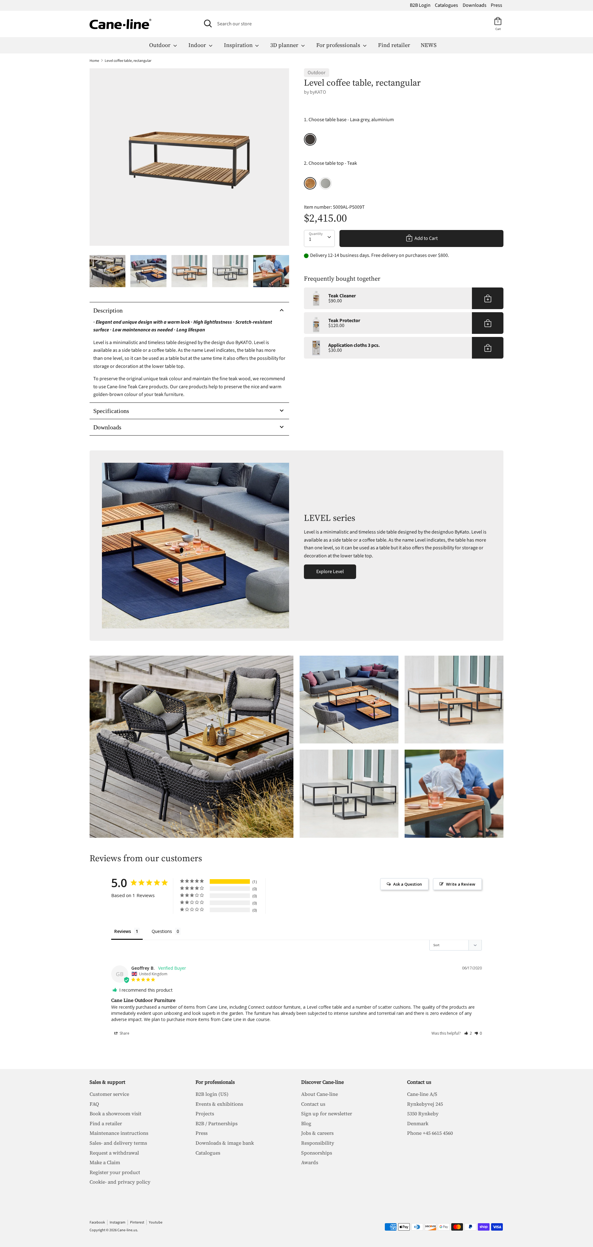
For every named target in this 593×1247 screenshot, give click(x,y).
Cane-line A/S (422, 1094)
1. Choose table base (349, 119)
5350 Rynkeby (423, 1113)
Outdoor (160, 45)
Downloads (474, 5)
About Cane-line (319, 1094)
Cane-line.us (127, 1230)
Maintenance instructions (119, 1133)
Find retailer (394, 45)
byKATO (318, 92)
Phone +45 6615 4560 (430, 1133)
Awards (309, 1162)
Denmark (417, 1123)
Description (108, 310)
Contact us (313, 1103)
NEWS (428, 45)
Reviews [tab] (122, 931)
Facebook (97, 1222)
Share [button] (124, 1033)
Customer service (109, 1094)
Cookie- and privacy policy (120, 1181)
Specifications (111, 410)
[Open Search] (208, 23)
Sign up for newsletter (326, 1113)
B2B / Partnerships (217, 1123)
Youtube (155, 1222)
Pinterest (137, 1222)
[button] (468, 1033)
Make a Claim (105, 1162)
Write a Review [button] (460, 884)
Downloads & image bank (225, 1142)
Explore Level (330, 571)
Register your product (115, 1172)
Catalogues (446, 5)
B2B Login (420, 5)
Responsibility (317, 1142)
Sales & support (107, 1082)
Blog (306, 1123)
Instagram (117, 1222)
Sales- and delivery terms (118, 1142)
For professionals (338, 45)
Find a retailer (106, 1123)
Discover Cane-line (322, 1082)
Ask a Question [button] (407, 884)
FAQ (94, 1103)
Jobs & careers (317, 1133)
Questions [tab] (162, 931)
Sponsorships (316, 1152)
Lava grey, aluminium (310, 139)
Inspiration (239, 45)
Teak (310, 183)
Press (496, 5)
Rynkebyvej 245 (425, 1103)
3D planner (285, 45)
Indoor (197, 45)
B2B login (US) (212, 1094)
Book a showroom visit (115, 1113)
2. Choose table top (330, 163)
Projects (205, 1113)
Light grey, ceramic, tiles (325, 183)
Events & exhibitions (219, 1103)
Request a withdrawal (114, 1152)
